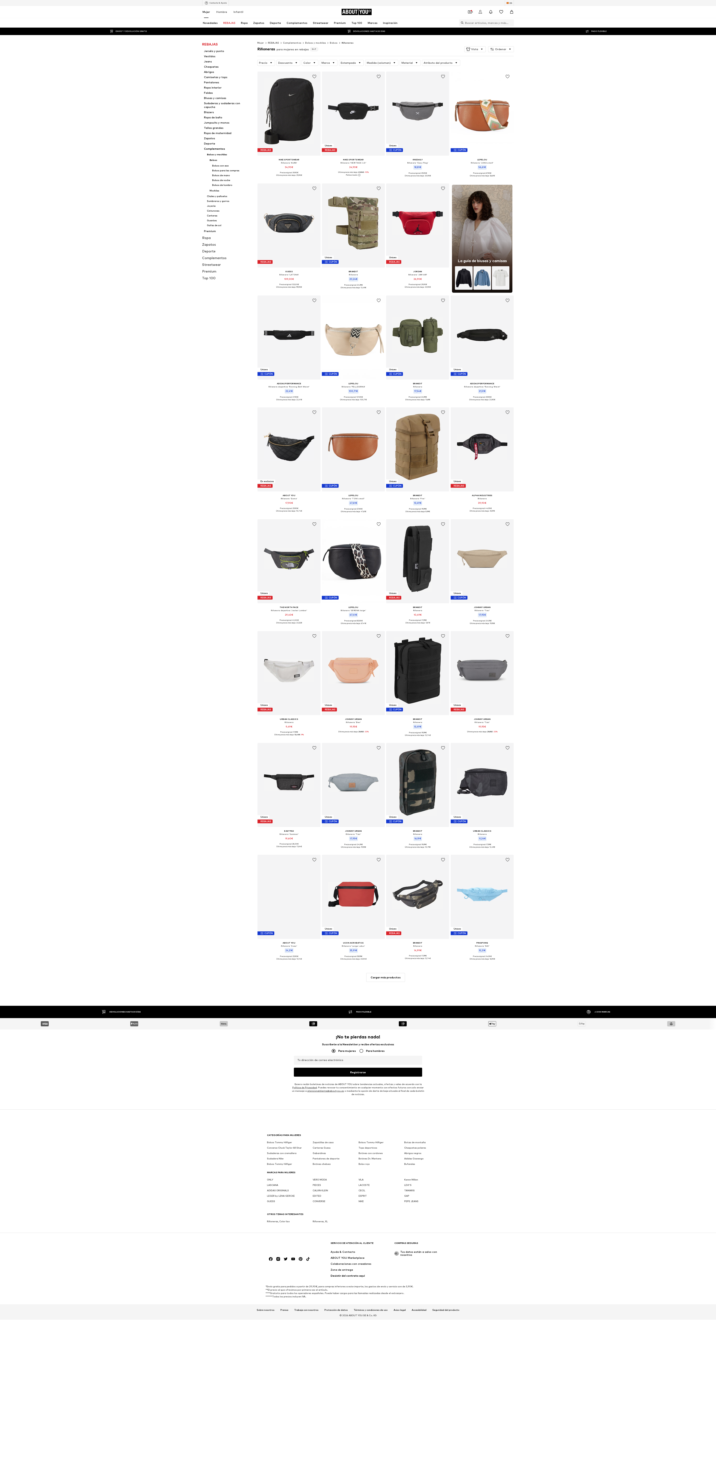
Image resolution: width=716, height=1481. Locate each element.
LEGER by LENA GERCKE (281, 1195)
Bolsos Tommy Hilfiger (279, 1142)
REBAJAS (273, 42)
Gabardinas (319, 1153)
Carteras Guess (322, 1147)
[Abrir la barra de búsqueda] (461, 22)
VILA (361, 1179)
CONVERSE (319, 1201)
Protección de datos (336, 1310)
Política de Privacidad (304, 1087)
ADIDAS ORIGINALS (278, 1190)
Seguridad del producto (445, 1310)
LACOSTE (364, 1185)
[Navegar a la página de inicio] (287, 1245)
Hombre (221, 11)
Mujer (206, 11)
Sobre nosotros (265, 1310)
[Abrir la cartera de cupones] (470, 12)
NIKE (361, 1201)
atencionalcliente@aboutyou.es (325, 1090)
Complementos (292, 42)
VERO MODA (320, 1179)
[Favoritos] (501, 12)
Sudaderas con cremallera (281, 1153)
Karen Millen (411, 1179)
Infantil (238, 11)
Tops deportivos (368, 1147)
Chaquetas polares (415, 1147)
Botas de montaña (415, 1142)
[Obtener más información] (289, 177)
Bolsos (333, 42)
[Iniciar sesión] (480, 12)
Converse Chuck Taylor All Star (284, 1147)
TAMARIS (409, 1190)
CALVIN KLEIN (320, 1190)
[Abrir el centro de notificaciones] (491, 12)
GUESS (271, 1201)
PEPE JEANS (411, 1201)
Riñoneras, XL (320, 1221)
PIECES (317, 1185)
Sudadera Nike (275, 1158)
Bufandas (409, 1164)
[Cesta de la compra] (511, 12)
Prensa (284, 1310)
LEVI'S (408, 1185)
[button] (475, 49)
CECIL (362, 1190)
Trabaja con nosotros (306, 1310)
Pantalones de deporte (326, 1158)
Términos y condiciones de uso (371, 1310)
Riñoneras (348, 42)
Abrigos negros (412, 1153)
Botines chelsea (322, 1164)
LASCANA (272, 1185)
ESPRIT (363, 1195)
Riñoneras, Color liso (278, 1221)
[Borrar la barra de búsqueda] (511, 22)
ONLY (270, 1179)
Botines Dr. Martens (370, 1158)
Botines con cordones (371, 1153)
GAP (406, 1195)
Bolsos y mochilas (315, 42)
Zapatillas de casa (323, 1142)
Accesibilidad (419, 1310)
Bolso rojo (364, 1164)
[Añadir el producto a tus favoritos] (314, 76)
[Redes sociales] (270, 1259)
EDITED (317, 1195)
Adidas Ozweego (414, 1158)
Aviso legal (400, 1310)
